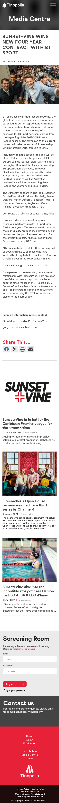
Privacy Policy (22, 788)
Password (7, 665)
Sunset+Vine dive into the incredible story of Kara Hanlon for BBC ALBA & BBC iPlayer (28, 591)
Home (29, 736)
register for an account (24, 648)
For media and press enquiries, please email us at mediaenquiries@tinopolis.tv (28, 710)
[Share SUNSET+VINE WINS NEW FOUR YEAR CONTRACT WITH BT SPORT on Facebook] (6, 349)
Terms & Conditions (30, 791)
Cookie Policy (37, 788)
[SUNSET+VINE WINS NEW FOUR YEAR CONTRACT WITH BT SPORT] (30, 349)
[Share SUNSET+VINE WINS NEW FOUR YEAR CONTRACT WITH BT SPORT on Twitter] (14, 349)
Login (9, 684)
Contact (29, 758)
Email (5, 653)
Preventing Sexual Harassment (30, 796)
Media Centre (29, 754)
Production (29, 743)
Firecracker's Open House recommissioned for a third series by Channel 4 (24, 505)
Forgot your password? (16, 690)
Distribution (30, 751)
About (29, 739)
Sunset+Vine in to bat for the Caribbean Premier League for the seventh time (27, 423)
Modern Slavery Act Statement (30, 793)
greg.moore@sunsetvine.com (20, 327)
